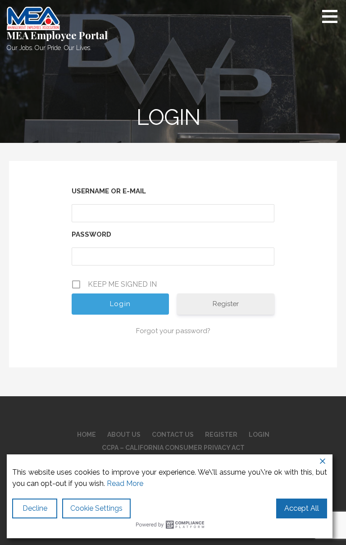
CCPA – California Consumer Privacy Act (173, 447)
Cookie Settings (96, 508)
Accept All (301, 508)
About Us (124, 434)
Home (86, 434)
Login (259, 434)
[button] (333, 16)
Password (91, 234)
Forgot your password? (173, 331)
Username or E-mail (109, 191)
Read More (125, 483)
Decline (35, 508)
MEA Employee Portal (57, 35)
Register (226, 304)
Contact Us (173, 434)
